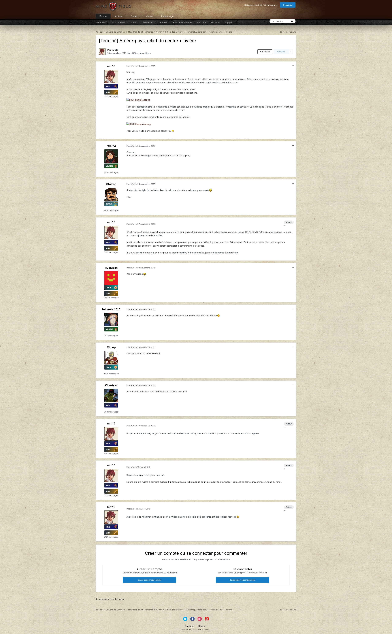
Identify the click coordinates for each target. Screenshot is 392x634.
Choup (111, 347)
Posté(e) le (140, 66)
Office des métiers (141, 53)
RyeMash (111, 267)
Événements (149, 22)
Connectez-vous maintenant (242, 580)
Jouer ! (134, 22)
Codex (134, 16)
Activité (119, 16)
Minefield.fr (101, 22)
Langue (189, 626)
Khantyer (111, 385)
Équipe (228, 22)
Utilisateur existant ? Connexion (260, 5)
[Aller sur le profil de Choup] (111, 357)
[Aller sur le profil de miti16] (102, 51)
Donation (215, 22)
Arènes (163, 22)
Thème (201, 626)
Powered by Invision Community (196, 629)
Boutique (201, 22)
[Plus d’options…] (293, 66)
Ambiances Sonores (182, 22)
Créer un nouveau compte (150, 580)
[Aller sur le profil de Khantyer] (111, 395)
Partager (265, 51)
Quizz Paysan (118, 22)
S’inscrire (287, 5)
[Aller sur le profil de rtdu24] (111, 156)
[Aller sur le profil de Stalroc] (111, 194)
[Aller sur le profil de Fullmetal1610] (111, 319)
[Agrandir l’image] (138, 99)
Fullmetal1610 (111, 309)
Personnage (167, 16)
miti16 (115, 50)
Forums (103, 16)
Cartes (149, 16)
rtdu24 (111, 146)
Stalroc (111, 184)
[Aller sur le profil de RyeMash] (111, 278)
